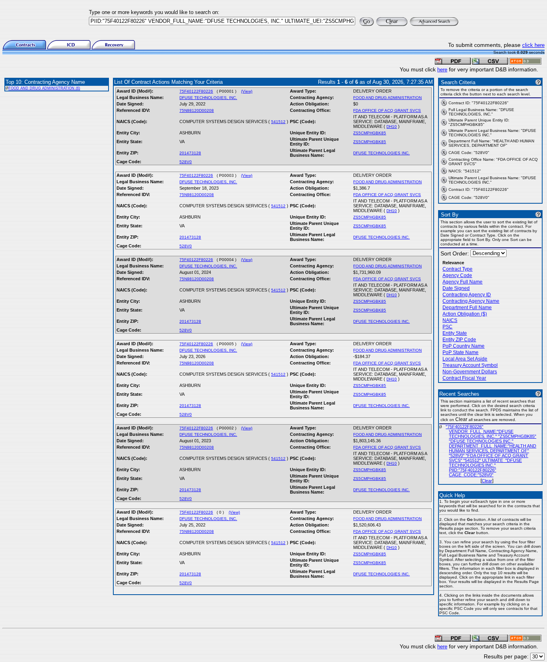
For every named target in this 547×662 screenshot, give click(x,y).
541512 (278, 121)
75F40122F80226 (196, 91)
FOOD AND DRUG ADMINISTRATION (387, 97)
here (442, 70)
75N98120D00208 (196, 110)
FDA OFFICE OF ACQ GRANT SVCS (387, 110)
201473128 (190, 153)
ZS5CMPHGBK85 (369, 133)
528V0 (185, 162)
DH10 (391, 126)
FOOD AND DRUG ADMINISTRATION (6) (44, 88)
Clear (487, 480)
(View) (246, 91)
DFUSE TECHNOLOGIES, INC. (208, 97)
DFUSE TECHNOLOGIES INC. (381, 153)
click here (533, 45)
